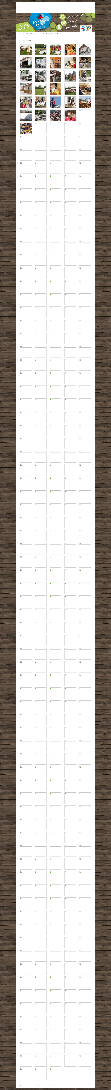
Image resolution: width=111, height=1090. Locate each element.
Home (20, 33)
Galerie (42, 33)
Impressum (49, 33)
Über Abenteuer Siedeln (29, 33)
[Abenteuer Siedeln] (55, 13)
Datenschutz (56, 33)
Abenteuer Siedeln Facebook (89, 8)
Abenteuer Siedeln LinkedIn (91, 8)
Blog (38, 33)
